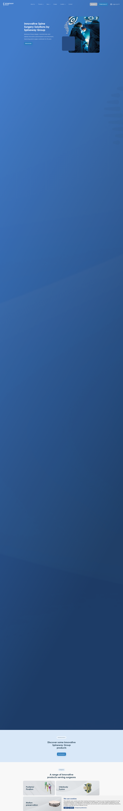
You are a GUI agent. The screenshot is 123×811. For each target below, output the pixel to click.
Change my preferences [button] (81, 807)
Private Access (103, 4)
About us (33, 4)
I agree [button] (66, 807)
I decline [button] (71, 807)
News (48, 4)
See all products (61, 754)
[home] (8, 4)
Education (93, 4)
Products (40, 4)
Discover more (28, 43)
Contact (70, 4)
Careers (55, 4)
